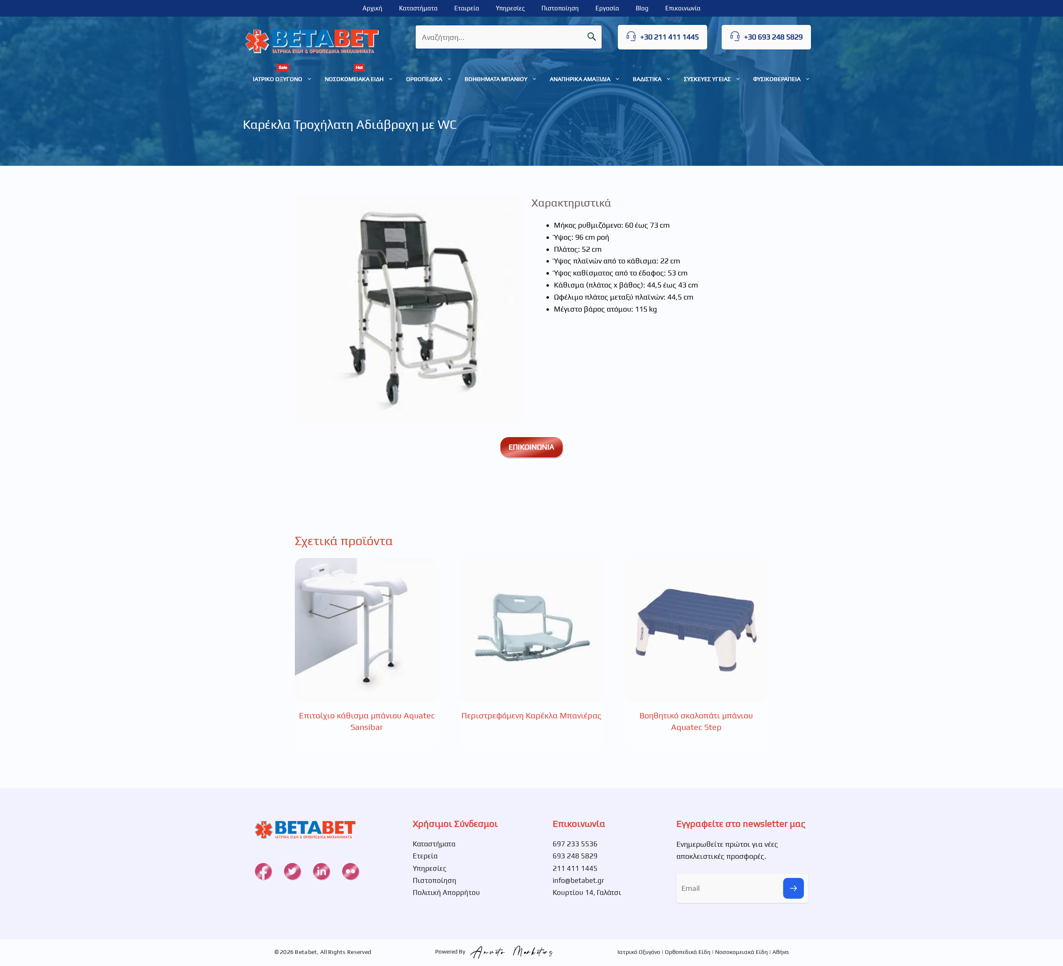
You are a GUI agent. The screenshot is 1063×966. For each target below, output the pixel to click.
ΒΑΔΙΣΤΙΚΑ (647, 79)
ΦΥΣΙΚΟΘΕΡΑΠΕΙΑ (777, 79)
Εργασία (607, 8)
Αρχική (372, 8)
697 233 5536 (575, 844)
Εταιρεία (466, 8)
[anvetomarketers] (510, 951)
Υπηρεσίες (510, 8)
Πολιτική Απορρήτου (446, 892)
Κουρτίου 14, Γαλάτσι (587, 892)
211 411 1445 (575, 868)
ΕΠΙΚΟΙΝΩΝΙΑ (531, 446)
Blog (642, 8)
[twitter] (292, 871)
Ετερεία (425, 856)
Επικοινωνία (683, 8)
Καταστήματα (418, 8)
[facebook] (263, 871)
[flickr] (350, 871)
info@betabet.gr (578, 880)
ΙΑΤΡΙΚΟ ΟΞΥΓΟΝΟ (277, 79)
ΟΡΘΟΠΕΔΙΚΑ (424, 79)
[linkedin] (321, 871)
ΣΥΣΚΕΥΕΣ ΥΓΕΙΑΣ (707, 79)
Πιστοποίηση (560, 8)
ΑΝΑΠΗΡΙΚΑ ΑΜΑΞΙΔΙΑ (580, 79)
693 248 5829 (575, 856)
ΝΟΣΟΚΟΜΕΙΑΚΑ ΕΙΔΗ (354, 79)
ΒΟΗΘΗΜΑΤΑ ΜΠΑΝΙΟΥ (496, 79)
